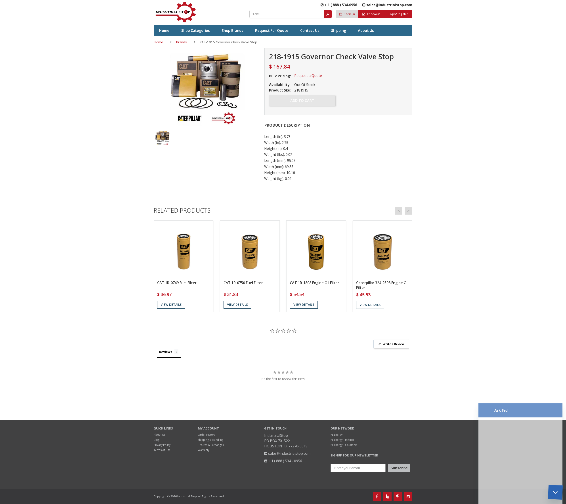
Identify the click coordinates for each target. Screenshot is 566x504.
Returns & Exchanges (211, 445)
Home (158, 42)
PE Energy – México (342, 440)
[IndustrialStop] (176, 12)
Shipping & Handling (210, 440)
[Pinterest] (398, 496)
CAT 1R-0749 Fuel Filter (177, 282)
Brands (181, 42)
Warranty (203, 450)
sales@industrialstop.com (288, 453)
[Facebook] (377, 496)
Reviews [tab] (165, 352)
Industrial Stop (187, 496)
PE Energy (336, 435)
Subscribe (399, 468)
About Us (159, 435)
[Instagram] (408, 496)
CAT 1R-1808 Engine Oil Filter (314, 282)
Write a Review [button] (393, 344)
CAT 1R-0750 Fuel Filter (243, 282)
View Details (171, 304)
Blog (156, 440)
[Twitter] (387, 496)
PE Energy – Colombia (344, 445)
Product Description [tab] (287, 125)
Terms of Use (162, 450)
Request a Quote (308, 75)
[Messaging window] (520, 407)
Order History (206, 435)
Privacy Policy (162, 445)
